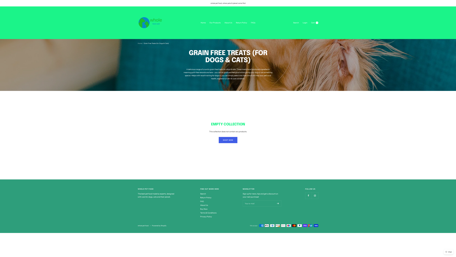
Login (305, 23)
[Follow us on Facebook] (308, 195)
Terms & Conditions (208, 213)
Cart (314, 23)
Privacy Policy (206, 216)
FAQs (253, 23)
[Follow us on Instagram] (315, 195)
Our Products (215, 23)
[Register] (278, 203)
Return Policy (241, 23)
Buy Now (204, 209)
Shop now (228, 140)
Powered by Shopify (159, 226)
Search (296, 23)
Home (203, 23)
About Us (228, 23)
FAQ (202, 201)
